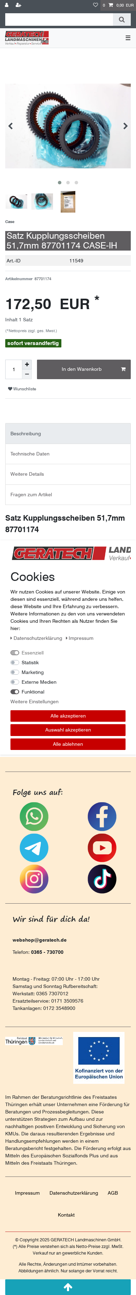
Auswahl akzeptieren (68, 730)
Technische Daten (30, 454)
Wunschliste (24, 388)
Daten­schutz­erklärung (74, 1193)
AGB (113, 1193)
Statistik (30, 662)
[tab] (68, 433)
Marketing (33, 672)
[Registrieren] (19, 5)
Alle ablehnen (68, 743)
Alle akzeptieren (68, 715)
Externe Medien (39, 681)
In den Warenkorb (81, 369)
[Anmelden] (7, 5)
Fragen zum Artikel (31, 494)
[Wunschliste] (95, 5)
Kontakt (66, 1215)
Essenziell (33, 652)
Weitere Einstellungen (34, 701)
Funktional (33, 691)
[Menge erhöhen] (27, 364)
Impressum (27, 1193)
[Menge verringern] (27, 374)
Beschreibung (25, 433)
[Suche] (122, 19)
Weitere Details (27, 474)
